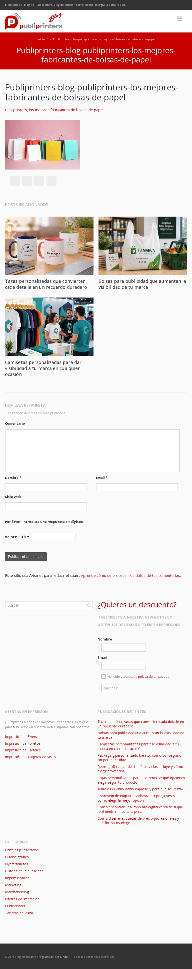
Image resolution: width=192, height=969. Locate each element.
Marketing (13, 885)
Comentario (15, 423)
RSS (182, 5)
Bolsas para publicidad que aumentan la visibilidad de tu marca (142, 284)
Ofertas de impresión (22, 899)
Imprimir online (17, 878)
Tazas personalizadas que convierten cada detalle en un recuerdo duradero (46, 284)
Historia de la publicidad (24, 871)
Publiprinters (15, 906)
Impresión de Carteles (23, 750)
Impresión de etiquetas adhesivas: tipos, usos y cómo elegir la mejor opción (136, 798)
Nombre (13, 477)
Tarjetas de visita (19, 913)
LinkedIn (171, 5)
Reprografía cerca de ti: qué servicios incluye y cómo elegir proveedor (140, 768)
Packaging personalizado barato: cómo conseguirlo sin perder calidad (139, 757)
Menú (179, 18)
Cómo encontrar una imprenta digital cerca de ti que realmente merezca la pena (140, 809)
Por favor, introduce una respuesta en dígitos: (44, 521)
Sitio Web (13, 496)
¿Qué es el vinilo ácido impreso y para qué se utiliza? (140, 789)
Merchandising (17, 892)
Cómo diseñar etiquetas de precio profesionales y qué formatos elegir (138, 820)
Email (102, 477)
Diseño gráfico (17, 857)
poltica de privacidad (154, 676)
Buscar (89, 605)
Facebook (140, 5)
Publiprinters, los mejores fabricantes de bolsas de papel (54, 109)
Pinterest (51, 181)
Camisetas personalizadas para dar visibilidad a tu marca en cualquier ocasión (43, 368)
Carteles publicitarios (22, 850)
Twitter (151, 5)
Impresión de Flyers (21, 736)
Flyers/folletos (16, 864)
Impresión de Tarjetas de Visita (30, 756)
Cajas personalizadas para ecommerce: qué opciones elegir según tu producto (141, 780)
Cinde (64, 957)
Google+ (39, 181)
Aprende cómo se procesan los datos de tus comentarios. (131, 575)
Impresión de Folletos (22, 743)
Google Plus (161, 5)
